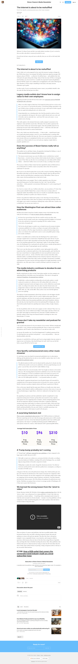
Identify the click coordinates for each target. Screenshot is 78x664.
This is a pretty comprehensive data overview (28, 416)
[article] (39, 613)
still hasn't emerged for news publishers (36, 453)
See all (19, 637)
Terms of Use (45, 572)
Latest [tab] (21, 606)
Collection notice (47, 655)
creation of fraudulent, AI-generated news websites (30, 277)
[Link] (15, 69)
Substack (33, 661)
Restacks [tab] (25, 591)
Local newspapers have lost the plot (27, 610)
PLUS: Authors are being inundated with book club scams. (29, 630)
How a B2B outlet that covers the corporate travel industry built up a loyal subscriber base (35, 553)
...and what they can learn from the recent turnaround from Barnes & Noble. (33, 612)
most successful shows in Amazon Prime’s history (31, 153)
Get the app (45, 658)
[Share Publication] (63, 2)
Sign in (74, 2)
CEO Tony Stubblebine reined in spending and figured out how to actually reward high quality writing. (32, 621)
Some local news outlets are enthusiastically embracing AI (33, 628)
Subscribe (68, 2)
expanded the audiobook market (25, 360)
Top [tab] (18, 606)
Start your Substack (36, 658)
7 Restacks (31, 578)
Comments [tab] (20, 591)
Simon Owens (19, 12)
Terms (42, 655)
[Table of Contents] (1, 332)
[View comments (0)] (23, 16)
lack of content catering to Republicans (41, 214)
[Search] (60, 2)
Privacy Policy (48, 573)
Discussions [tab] (26, 606)
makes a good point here (47, 492)
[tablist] (22, 591)
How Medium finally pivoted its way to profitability (31, 619)
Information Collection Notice (38, 573)
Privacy (38, 655)
